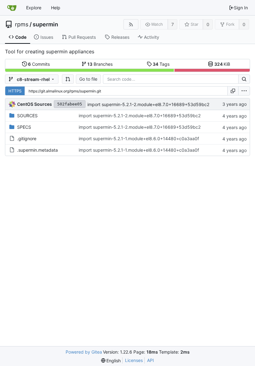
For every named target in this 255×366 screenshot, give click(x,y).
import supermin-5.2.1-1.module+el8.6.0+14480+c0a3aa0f (139, 138)
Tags (161, 64)
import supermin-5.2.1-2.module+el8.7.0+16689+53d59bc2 (148, 104)
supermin (45, 24)
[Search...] (244, 79)
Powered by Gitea (84, 352)
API (150, 360)
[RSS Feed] (130, 24)
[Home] (12, 7)
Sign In (241, 7)
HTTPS (14, 90)
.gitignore (26, 138)
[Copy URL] (233, 91)
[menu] (244, 91)
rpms (21, 24)
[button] (68, 79)
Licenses (134, 360)
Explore (33, 7)
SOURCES (27, 115)
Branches (100, 64)
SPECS (24, 127)
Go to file (88, 79)
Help (55, 7)
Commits (39, 64)
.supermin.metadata (37, 150)
